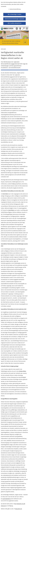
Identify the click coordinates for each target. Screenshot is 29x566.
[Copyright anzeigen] (27, 37)
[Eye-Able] (20, 28)
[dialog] (14, 13)
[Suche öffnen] (23, 28)
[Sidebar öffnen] (27, 28)
